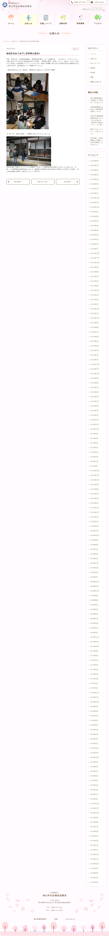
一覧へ (43, 182)
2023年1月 (94, 360)
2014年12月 (94, 804)
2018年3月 (94, 623)
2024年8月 (94, 272)
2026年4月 (94, 179)
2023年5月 (94, 341)
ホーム (11, 23)
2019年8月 (94, 545)
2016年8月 (94, 711)
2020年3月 (94, 512)
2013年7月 (94, 878)
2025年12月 (94, 198)
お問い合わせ (99, 2)
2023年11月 (94, 313)
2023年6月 (94, 336)
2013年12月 (94, 854)
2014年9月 (94, 817)
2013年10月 (94, 864)
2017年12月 (94, 637)
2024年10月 (95, 262)
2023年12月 (94, 309)
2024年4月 (94, 290)
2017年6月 (94, 665)
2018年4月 (94, 619)
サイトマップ (70, 919)
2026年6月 (94, 170)
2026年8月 (94, 161)
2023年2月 (94, 355)
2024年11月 (94, 258)
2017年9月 (94, 651)
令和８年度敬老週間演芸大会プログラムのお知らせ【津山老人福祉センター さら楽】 (96, 120)
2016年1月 (94, 743)
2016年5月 (94, 725)
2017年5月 (94, 669)
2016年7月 (94, 716)
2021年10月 (94, 429)
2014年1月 (94, 850)
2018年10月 (94, 591)
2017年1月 (94, 688)
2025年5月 (94, 230)
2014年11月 (94, 808)
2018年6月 (94, 609)
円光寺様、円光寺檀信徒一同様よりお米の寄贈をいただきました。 (96, 141)
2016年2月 (94, 739)
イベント (93, 54)
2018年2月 (94, 628)
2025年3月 (94, 239)
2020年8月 (94, 489)
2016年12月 (94, 693)
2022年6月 (94, 392)
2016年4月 (94, 730)
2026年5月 (94, 175)
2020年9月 (94, 484)
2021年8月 (94, 434)
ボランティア (95, 63)
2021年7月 (94, 438)
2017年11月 (94, 642)
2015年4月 (94, 785)
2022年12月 (94, 364)
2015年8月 (94, 767)
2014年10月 (94, 813)
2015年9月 (94, 762)
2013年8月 (94, 873)
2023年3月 (94, 350)
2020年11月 (94, 475)
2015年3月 (94, 790)
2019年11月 (94, 531)
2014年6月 (94, 831)
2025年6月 (94, 226)
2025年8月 (94, 216)
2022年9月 (94, 378)
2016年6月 (94, 720)
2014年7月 (94, 827)
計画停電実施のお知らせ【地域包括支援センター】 (96, 109)
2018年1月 (94, 632)
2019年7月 (94, 549)
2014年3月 (94, 841)
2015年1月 (94, 799)
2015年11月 (94, 753)
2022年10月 (94, 373)
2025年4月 (94, 235)
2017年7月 (94, 660)
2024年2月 (94, 299)
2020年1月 (94, 521)
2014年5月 (94, 836)
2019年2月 (94, 572)
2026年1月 (94, 193)
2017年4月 (94, 674)
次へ (68, 182)
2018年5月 (94, 614)
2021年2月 (94, 461)
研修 (92, 77)
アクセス (98, 23)
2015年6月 (94, 776)
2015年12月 (94, 748)
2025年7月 (94, 221)
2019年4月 (94, 563)
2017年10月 (94, 646)
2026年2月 (94, 189)
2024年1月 (94, 304)
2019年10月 (94, 535)
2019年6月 (94, 554)
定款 (56, 919)
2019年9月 (94, 540)
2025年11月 (94, 202)
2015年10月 (94, 757)
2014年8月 (94, 822)
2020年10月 (95, 480)
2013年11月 (94, 859)
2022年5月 (94, 397)
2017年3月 (94, 679)
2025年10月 (94, 207)
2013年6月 (94, 882)
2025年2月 (94, 244)
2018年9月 (94, 595)
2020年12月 (94, 471)
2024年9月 (94, 267)
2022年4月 (94, 401)
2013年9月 (94, 868)
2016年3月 (94, 734)
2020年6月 (94, 498)
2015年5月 (94, 780)
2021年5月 (94, 447)
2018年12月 (94, 582)
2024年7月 (94, 276)
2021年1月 (94, 466)
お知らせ (28, 23)
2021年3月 (94, 457)
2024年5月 (94, 286)
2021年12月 (94, 420)
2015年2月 (94, 794)
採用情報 (80, 23)
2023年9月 (94, 323)
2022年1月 (94, 415)
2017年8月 (94, 656)
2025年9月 (94, 212)
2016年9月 (94, 706)
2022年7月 (94, 387)
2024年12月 (94, 253)
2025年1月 (94, 249)
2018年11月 (94, 586)
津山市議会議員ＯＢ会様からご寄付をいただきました (96, 100)
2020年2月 (94, 517)
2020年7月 (94, 494)
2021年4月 (94, 452)
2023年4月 (94, 346)
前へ (18, 182)
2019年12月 (94, 526)
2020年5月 (94, 503)
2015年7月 (94, 771)
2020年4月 (94, 508)
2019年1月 (94, 577)
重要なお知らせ (95, 82)
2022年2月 (94, 410)
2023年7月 (94, 332)
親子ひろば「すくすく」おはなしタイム (96, 131)
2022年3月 (94, 406)
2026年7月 (94, 165)
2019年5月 (94, 558)
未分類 (92, 72)
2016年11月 (94, 697)
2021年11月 (94, 424)
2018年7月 (94, 605)
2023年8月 (94, 327)
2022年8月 (94, 383)
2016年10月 (94, 702)
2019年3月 (94, 568)
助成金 (92, 68)
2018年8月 (94, 600)
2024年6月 (94, 281)
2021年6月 (94, 443)
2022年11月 (94, 369)
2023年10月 (94, 318)
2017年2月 (94, 683)
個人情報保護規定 (40, 919)
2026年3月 (94, 184)
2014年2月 (94, 845)
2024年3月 (94, 295)
